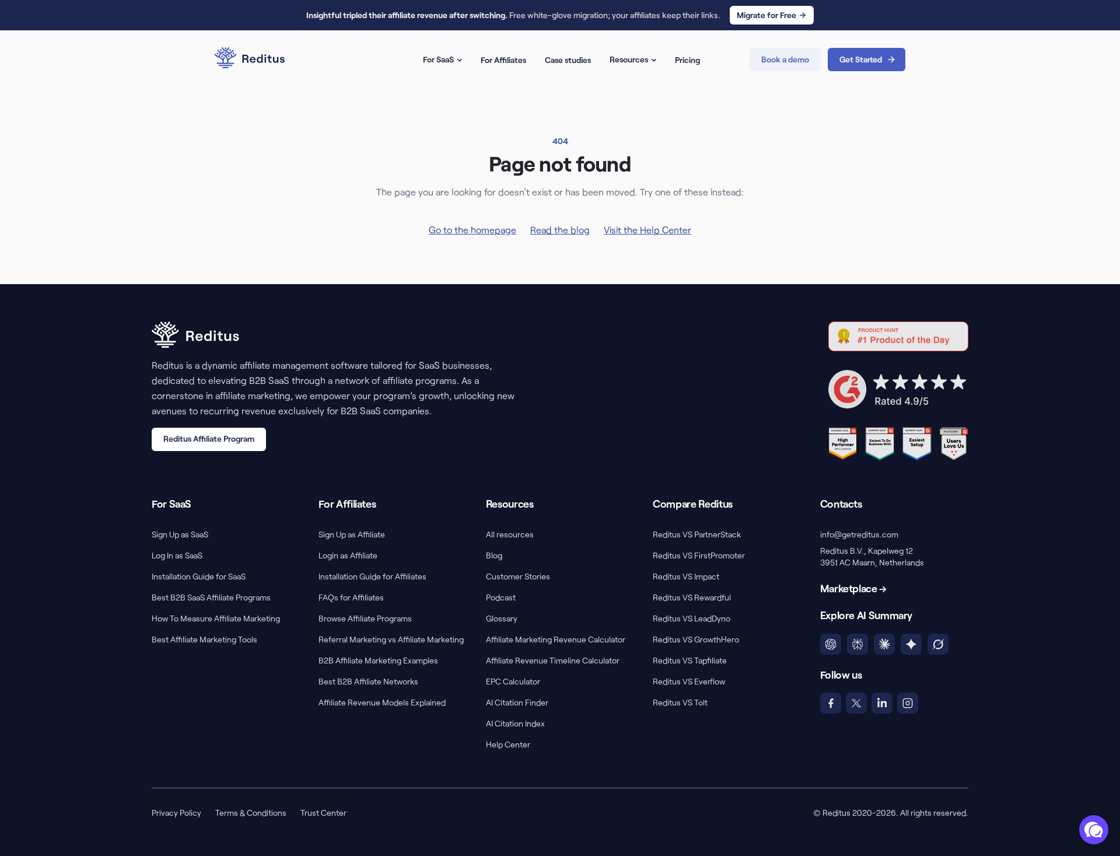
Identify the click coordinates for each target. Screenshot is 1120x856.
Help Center (508, 744)
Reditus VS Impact (686, 576)
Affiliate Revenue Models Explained (382, 702)
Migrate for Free (766, 15)
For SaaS (438, 59)
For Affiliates (503, 60)
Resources (629, 59)
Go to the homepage (472, 229)
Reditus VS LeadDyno (691, 618)
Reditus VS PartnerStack (697, 534)
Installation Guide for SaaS (199, 576)
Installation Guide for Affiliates (372, 576)
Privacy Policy (176, 812)
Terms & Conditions (250, 812)
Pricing (687, 60)
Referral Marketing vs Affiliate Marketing (391, 639)
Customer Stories (518, 576)
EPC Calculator (513, 681)
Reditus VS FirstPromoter (699, 555)
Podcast (501, 597)
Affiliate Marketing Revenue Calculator (555, 639)
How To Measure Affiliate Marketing (216, 618)
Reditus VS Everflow (689, 681)
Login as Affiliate (347, 555)
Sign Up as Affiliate (351, 534)
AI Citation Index (515, 723)
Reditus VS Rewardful (692, 597)
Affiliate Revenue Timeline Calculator (553, 660)
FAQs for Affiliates (351, 597)
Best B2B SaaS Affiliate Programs (211, 597)
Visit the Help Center (647, 229)
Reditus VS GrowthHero (696, 639)
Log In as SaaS (177, 555)
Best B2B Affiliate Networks (368, 681)
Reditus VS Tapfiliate (690, 660)
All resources (510, 534)
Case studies (568, 60)
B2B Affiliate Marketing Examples (378, 660)
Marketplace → (853, 588)
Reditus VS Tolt (680, 702)
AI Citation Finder (517, 702)
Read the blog (560, 229)
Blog (494, 555)
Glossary (501, 618)
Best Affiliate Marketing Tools (204, 639)
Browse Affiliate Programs (365, 618)
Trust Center (323, 812)
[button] (1093, 829)
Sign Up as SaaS (180, 534)
